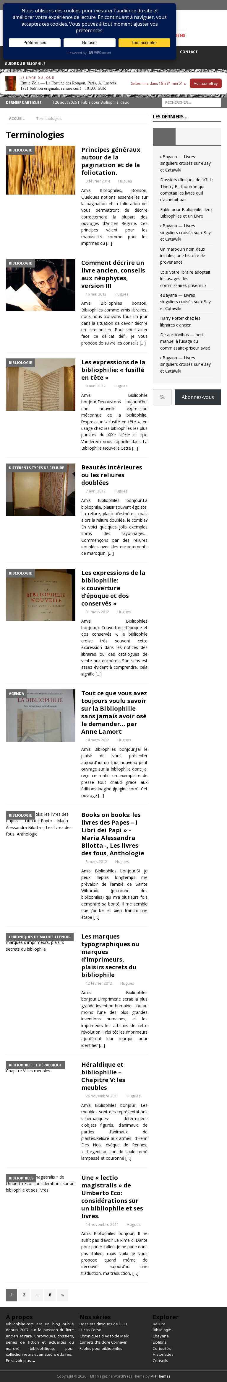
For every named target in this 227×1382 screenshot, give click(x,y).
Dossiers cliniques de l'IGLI (103, 1323)
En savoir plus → (21, 1360)
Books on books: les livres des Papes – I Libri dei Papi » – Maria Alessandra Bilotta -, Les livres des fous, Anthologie (112, 834)
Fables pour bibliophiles (101, 1348)
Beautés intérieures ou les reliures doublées (111, 475)
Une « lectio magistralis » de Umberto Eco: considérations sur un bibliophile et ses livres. (112, 1197)
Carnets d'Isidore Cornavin (103, 1342)
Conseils (160, 1360)
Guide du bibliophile (25, 63)
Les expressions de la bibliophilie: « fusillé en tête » (113, 369)
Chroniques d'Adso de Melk (104, 1336)
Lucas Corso (90, 1329)
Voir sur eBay (206, 83)
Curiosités (162, 1348)
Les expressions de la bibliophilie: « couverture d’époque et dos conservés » (113, 588)
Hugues (125, 181)
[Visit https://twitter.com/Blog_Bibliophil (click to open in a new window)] (222, 5)
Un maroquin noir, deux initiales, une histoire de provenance (182, 255)
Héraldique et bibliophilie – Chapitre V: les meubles (103, 1075)
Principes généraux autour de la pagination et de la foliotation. (110, 161)
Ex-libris (160, 1342)
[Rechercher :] (191, 102)
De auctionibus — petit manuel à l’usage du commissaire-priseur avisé (185, 341)
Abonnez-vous (198, 397)
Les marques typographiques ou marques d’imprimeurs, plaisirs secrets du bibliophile (110, 955)
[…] (109, 243)
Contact (189, 51)
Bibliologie (162, 1329)
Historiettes (163, 1354)
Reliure (159, 1323)
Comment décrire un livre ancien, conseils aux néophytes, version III (113, 274)
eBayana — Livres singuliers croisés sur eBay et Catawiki (185, 163)
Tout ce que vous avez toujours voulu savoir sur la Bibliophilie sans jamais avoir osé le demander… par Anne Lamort (114, 712)
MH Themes (160, 1376)
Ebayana (161, 1336)
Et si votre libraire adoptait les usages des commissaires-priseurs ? (185, 278)
